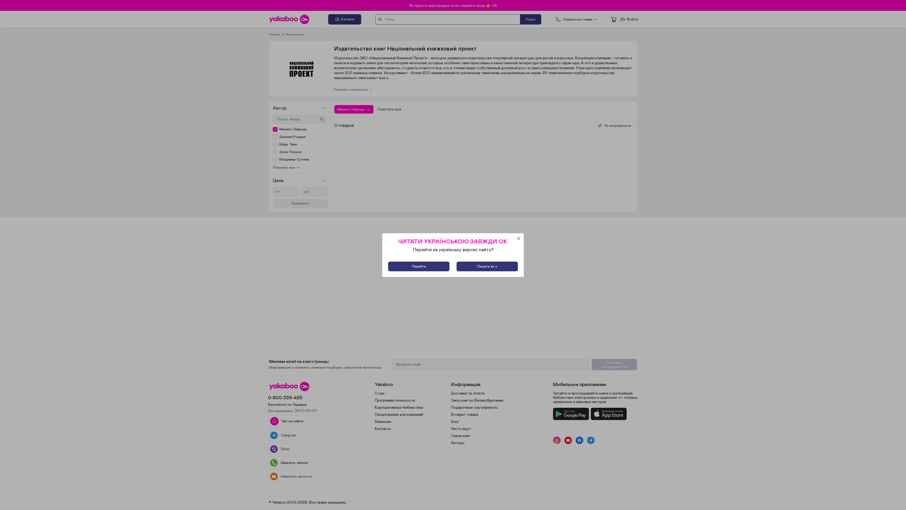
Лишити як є (487, 266)
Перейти (419, 266)
